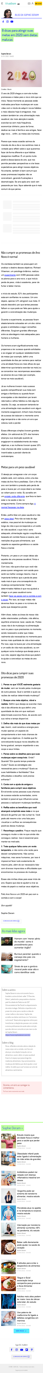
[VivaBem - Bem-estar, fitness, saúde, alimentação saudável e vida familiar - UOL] (11, 4)
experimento (10, 275)
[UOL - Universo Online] (18, 4)
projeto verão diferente (14, 496)
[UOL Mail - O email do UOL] (29, 3)
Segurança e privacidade (21, 1370)
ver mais (20, 1331)
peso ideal (9, 518)
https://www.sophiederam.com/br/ (17, 1035)
